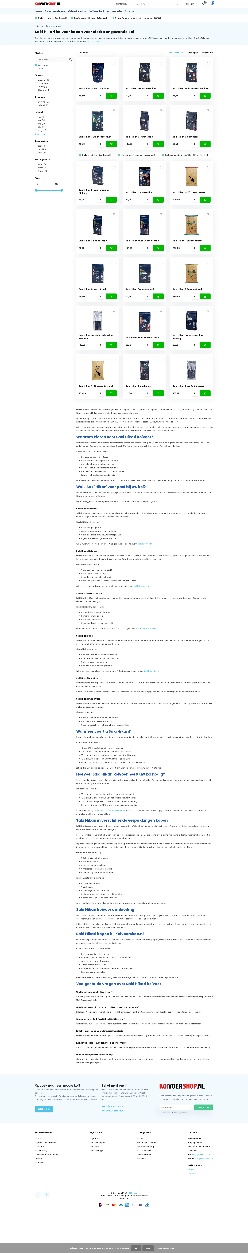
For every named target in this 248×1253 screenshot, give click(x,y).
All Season (44, 90)
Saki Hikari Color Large (138, 386)
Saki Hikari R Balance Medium (95, 136)
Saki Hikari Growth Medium (94, 88)
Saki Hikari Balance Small (140, 289)
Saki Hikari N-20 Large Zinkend (189, 192)
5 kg (41, 127)
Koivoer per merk (53, 26)
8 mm (42, 171)
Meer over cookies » (166, 1248)
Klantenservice (123, 4)
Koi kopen (39, 1162)
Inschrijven (204, 1107)
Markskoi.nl (192, 1169)
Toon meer (96, 41)
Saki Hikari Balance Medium (141, 88)
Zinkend (43, 105)
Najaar (42, 86)
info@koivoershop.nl (112, 1110)
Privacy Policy (41, 1150)
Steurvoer (130, 11)
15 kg (42, 130)
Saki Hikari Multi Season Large (142, 240)
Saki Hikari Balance (142, 586)
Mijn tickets (95, 1146)
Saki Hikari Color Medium (139, 192)
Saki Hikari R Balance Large (188, 240)
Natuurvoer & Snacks (55, 11)
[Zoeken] (177, 4)
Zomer (43, 83)
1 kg (41, 117)
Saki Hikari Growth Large (139, 136)
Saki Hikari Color (151, 671)
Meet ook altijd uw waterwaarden (110, 810)
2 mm (42, 164)
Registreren (95, 1138)
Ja (136, 1248)
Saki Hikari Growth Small (92, 289)
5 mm (42, 167)
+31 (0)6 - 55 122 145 (112, 1106)
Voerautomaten (114, 11)
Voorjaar (43, 80)
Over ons (39, 1138)
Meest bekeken (175, 52)
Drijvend (43, 102)
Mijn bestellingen (97, 1142)
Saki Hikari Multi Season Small (142, 337)
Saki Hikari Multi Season (146, 628)
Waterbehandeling (77, 11)
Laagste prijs (192, 52)
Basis (42, 146)
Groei (42, 149)
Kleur (42, 152)
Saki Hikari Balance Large (93, 240)
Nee (148, 1248)
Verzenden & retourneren (46, 1154)
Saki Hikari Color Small (185, 136)
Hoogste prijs (207, 52)
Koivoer (38, 11)
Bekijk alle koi (44, 1109)
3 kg (41, 123)
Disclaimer (39, 1146)
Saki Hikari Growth (144, 544)
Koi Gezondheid (96, 11)
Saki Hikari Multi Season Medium (190, 88)
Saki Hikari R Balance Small (188, 289)
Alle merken (43, 65)
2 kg (41, 120)
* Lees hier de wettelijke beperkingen (173, 1113)
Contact (38, 1158)
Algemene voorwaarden (46, 1142)
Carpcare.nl (193, 1173)
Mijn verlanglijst (96, 1150)
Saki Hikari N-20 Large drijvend (96, 386)
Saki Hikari (42, 68)
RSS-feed (133, 1193)
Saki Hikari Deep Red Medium (188, 386)
